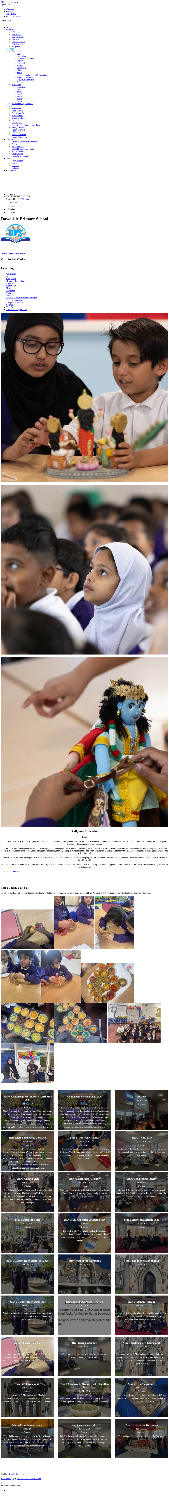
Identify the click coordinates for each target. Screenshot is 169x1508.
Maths (19, 70)
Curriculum (16, 51)
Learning (10, 49)
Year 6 (19, 101)
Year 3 (19, 94)
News (8, 158)
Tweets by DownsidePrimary (13, 254)
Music (19, 72)
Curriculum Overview (11, 871)
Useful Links (17, 123)
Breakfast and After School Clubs (26, 125)
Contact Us (11, 170)
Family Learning (18, 127)
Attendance (16, 108)
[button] (12, 20)
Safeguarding (17, 154)
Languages (21, 68)
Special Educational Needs (23, 149)
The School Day (18, 113)
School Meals (17, 115)
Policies (15, 144)
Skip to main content (9, 2)
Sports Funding (18, 151)
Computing (21, 56)
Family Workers (18, 130)
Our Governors (18, 37)
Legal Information (16, 1474)
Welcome (15, 32)
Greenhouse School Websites (29, 1478)
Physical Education (25, 77)
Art (18, 53)
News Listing (17, 161)
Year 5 (19, 99)
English (20, 61)
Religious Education (25, 80)
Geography (21, 63)
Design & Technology (26, 58)
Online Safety (17, 111)
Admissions (16, 34)
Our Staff (15, 39)
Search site (5, 1485)
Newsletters (11, 14)
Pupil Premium (18, 146)
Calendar (10, 9)
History (20, 65)
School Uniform (18, 118)
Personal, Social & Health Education (32, 75)
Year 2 (19, 92)
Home (8, 27)
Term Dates (16, 120)
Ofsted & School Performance (24, 142)
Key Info (10, 139)
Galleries (10, 11)
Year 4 (19, 96)
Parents (9, 106)
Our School (11, 30)
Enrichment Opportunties (22, 103)
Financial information (20, 156)
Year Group (16, 84)
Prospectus (16, 46)
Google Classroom (19, 137)
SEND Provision (19, 134)
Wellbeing (16, 132)
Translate (26, 199)
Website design (7, 1478)
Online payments (13, 16)
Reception (21, 87)
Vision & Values (18, 42)
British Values (17, 44)
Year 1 (19, 89)
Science (20, 82)
